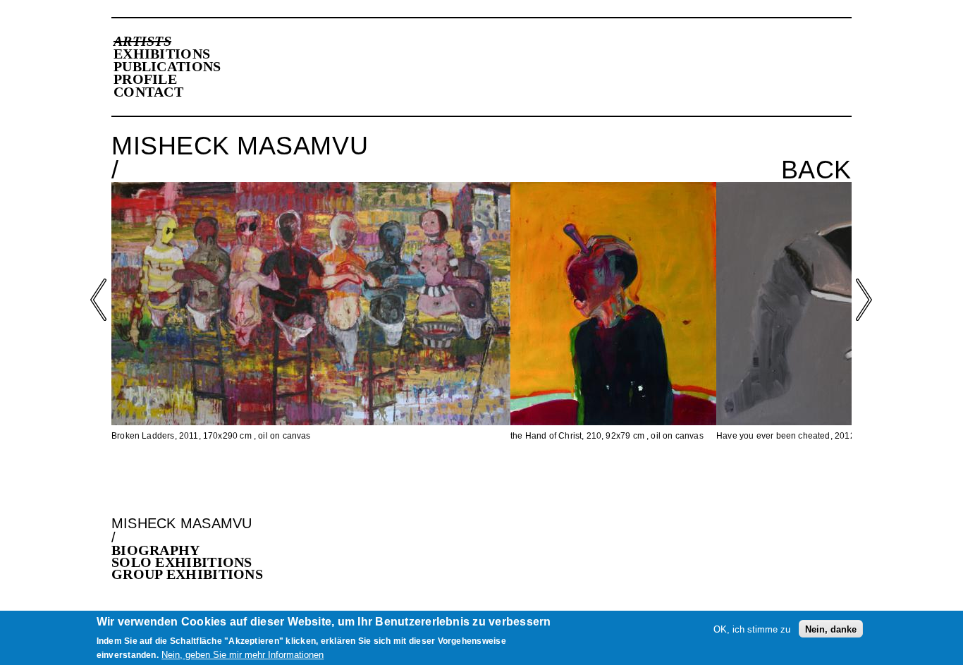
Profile (145, 79)
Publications (167, 66)
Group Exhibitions (187, 574)
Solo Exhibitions (181, 562)
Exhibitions (162, 53)
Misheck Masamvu (181, 523)
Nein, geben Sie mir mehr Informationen (242, 654)
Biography (155, 550)
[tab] (293, 550)
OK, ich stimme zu (751, 628)
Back (816, 170)
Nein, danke (831, 628)
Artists (142, 41)
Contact (148, 91)
